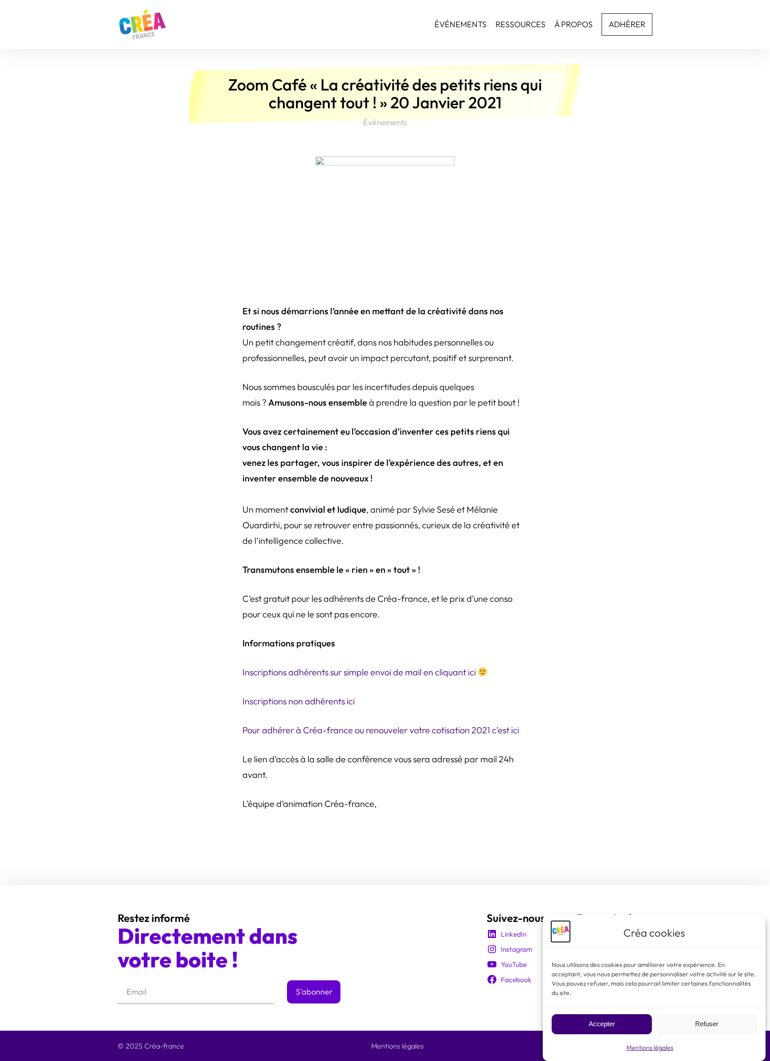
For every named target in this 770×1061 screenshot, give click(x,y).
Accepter (602, 1024)
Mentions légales (650, 1048)
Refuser (706, 1024)
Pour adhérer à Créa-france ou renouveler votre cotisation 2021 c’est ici (380, 730)
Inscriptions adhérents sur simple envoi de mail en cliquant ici (360, 672)
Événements (385, 122)
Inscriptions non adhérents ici (298, 701)
